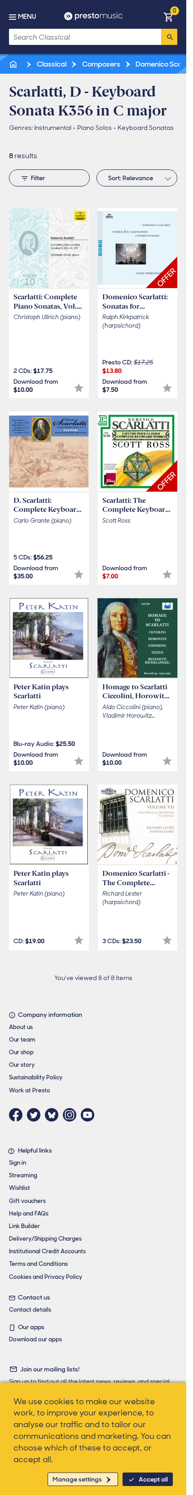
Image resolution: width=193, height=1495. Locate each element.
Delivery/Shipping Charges (45, 1238)
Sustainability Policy (35, 1077)
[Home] (14, 64)
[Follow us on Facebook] (18, 1115)
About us (21, 1027)
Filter (38, 178)
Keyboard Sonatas (146, 128)
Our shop (21, 1052)
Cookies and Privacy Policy (45, 1277)
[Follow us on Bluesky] (54, 1115)
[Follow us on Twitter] (36, 1115)
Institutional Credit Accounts (47, 1251)
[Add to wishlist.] (78, 388)
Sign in (17, 1163)
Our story (22, 1065)
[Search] (169, 37)
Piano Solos (94, 128)
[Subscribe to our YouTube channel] (90, 1115)
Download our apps (35, 1339)
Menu (27, 16)
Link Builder (24, 1226)
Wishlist (19, 1188)
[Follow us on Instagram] (72, 1115)
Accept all (153, 1479)
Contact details (30, 1309)
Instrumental (52, 128)
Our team (22, 1039)
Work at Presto (29, 1090)
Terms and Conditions (38, 1264)
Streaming (23, 1175)
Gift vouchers (27, 1201)
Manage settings (77, 1479)
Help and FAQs (28, 1213)
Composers (100, 64)
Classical (50, 64)
